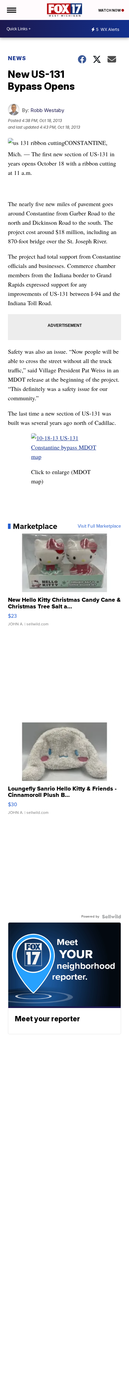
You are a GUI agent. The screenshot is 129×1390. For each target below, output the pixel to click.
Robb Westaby (47, 110)
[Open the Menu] (11, 10)
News (17, 58)
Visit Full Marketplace (99, 526)
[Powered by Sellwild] (111, 916)
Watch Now (109, 10)
